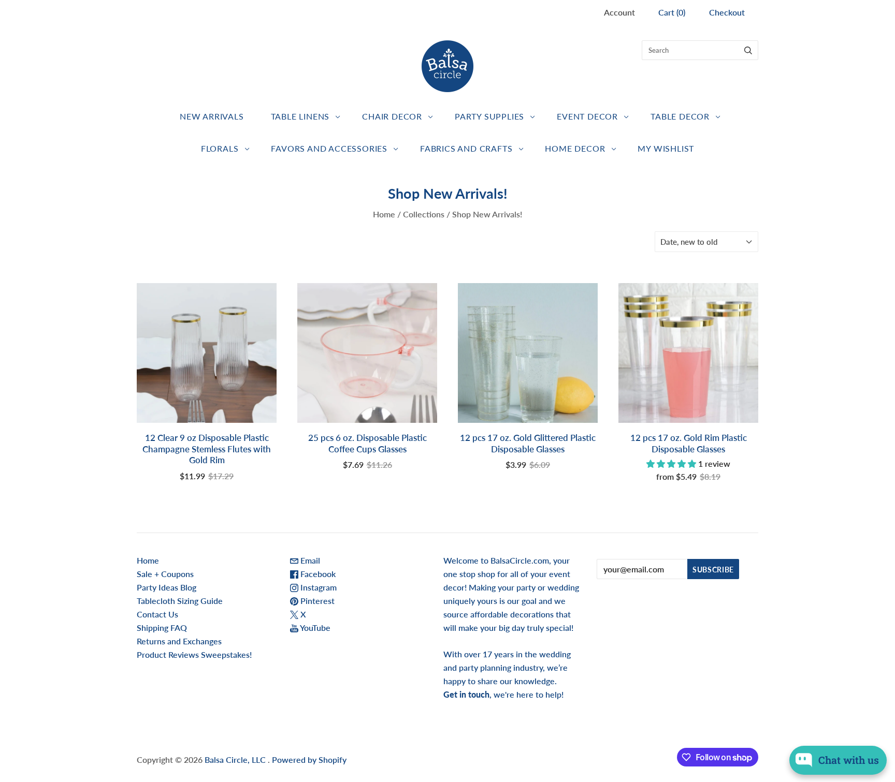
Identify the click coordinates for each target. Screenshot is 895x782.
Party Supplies (489, 116)
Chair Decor (392, 116)
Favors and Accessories (329, 148)
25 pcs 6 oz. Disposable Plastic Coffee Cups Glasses (367, 443)
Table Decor (680, 116)
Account (619, 12)
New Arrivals (212, 116)
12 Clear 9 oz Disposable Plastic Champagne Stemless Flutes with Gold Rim (206, 448)
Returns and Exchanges (179, 641)
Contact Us (157, 614)
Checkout (727, 12)
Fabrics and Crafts (466, 148)
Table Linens (300, 116)
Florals (220, 148)
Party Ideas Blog (166, 587)
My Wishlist (666, 148)
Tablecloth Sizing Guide (180, 601)
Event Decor (587, 116)
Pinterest (316, 601)
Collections (423, 214)
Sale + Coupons (165, 574)
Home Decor (575, 148)
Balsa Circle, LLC (236, 759)
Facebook (317, 574)
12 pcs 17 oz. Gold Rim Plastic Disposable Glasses (688, 443)
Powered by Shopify (309, 759)
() (671, 12)
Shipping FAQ (162, 627)
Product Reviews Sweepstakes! (194, 654)
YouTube (314, 627)
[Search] (748, 50)
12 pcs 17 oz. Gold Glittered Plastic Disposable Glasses (528, 443)
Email (309, 560)
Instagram (317, 587)
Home (384, 214)
